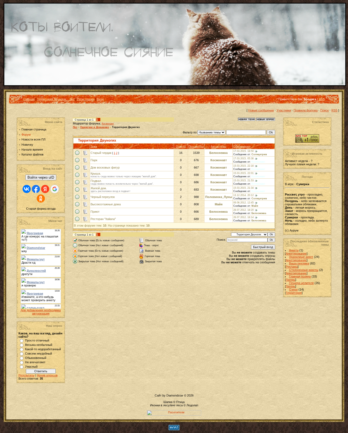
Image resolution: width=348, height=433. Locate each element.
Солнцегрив (259, 154)
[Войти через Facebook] (36, 189)
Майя (218, 204)
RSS (322, 99)
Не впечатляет (35, 362)
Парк (94, 160)
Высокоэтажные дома (106, 204)
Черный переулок (103, 197)
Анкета (294, 250)
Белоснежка (218, 152)
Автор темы (218, 146)
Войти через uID (40, 177)
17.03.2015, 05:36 (243, 158)
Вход (100, 99)
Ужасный (31, 366)
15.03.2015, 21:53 (243, 180)
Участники (283, 110)
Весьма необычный (38, 344)
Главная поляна (300, 276)
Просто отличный (37, 340)
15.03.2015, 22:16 (243, 166)
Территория (294, 292)
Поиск (324, 110)
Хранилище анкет (301, 256)
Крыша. (96, 173)
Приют (95, 211)
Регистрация (85, 99)
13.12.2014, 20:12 (243, 195)
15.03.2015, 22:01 (243, 173)
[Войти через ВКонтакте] (27, 189)
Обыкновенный (35, 357)
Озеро (293, 289)
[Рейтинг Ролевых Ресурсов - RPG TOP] (307, 141)
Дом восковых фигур (105, 167)
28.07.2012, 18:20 (243, 210)
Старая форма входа (40, 208)
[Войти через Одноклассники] (41, 198)
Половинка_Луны (218, 197)
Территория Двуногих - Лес (55, 99)
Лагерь (290, 279)
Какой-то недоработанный (43, 349)
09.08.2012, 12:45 (243, 203)
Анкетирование (296, 253)
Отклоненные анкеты (303, 270)
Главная (29, 99)
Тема (94, 146)
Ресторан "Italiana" (103, 219)
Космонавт (108, 123)
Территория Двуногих (126, 127)
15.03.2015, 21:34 (243, 188)
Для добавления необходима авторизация (41, 312)
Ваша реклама (299, 263)
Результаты (26, 375)
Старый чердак (101, 152)
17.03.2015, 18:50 (243, 151)
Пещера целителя (301, 283)
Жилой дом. (99, 188)
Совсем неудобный (38, 353)
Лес (75, 127)
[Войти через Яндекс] (45, 189)
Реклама (292, 266)
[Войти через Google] (54, 189)
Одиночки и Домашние (94, 127)
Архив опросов (47, 375)
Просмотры (196, 146)
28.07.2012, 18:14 (243, 217)
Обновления (241, 146)
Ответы (181, 146)
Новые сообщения (261, 110)
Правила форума (306, 110)
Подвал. (96, 180)
